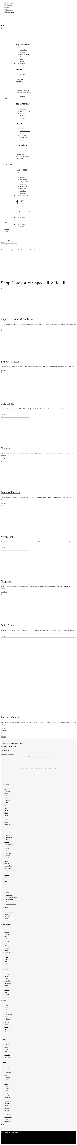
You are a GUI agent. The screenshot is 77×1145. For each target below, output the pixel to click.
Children (22, 61)
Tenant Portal (8, 1101)
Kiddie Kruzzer (23, 179)
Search (8, 240)
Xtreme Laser (23, 188)
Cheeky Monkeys (24, 186)
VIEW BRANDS (24, 137)
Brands (8, 835)
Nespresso (6, 581)
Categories (9, 837)
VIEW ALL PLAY (24, 195)
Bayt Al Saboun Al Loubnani (17, 319)
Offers (6, 222)
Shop (6, 39)
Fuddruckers (23, 135)
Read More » (4, 328)
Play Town (7, 994)
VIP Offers (7, 1057)
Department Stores (24, 54)
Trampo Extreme (24, 184)
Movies (6, 231)
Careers (8, 800)
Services (7, 229)
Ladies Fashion (23, 52)
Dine (6, 98)
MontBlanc (7, 536)
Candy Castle (23, 193)
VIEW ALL (22, 74)
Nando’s (22, 128)
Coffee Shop (23, 109)
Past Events (7, 1022)
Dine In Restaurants (24, 116)
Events (6, 220)
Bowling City (23, 177)
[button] (8, 238)
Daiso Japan (7, 625)
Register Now (8, 1103)
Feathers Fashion (10, 492)
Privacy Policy (8, 1117)
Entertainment (8, 164)
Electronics (22, 56)
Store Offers (7, 1055)
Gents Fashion (23, 50)
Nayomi (5, 448)
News (7, 784)
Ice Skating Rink (24, 182)
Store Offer (22, 224)
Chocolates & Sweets (25, 111)
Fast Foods (22, 113)
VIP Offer (22, 226)
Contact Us (7, 824)
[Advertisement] (38, 265)
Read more (22, 217)
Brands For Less (10, 361)
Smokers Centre (10, 717)
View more (22, 63)
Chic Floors (7, 403)
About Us (7, 37)
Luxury (21, 59)
